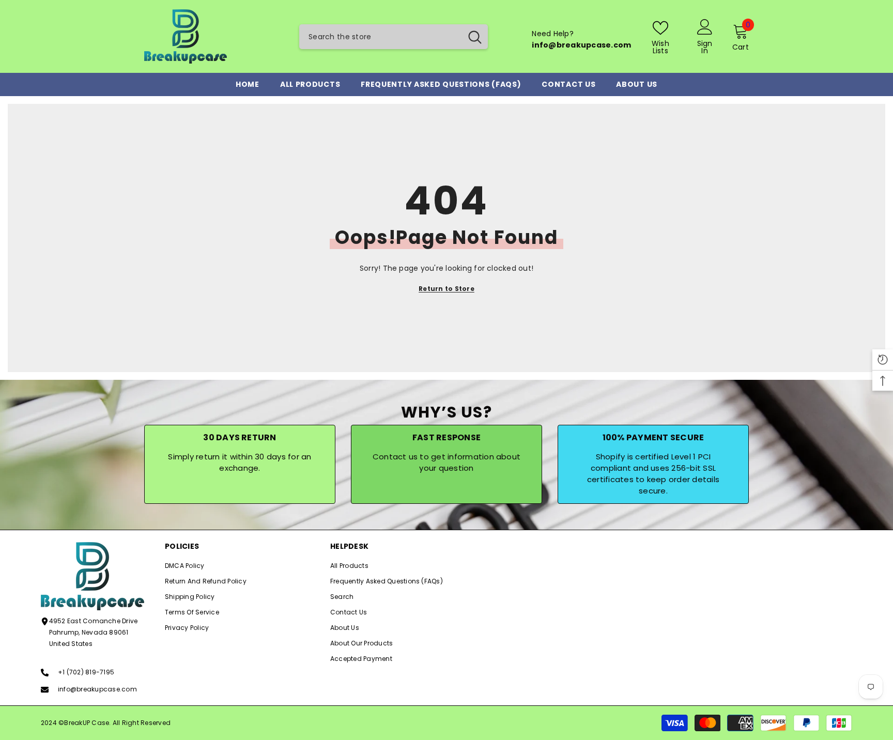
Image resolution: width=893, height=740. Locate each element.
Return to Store (446, 288)
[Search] (393, 36)
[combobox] (380, 36)
